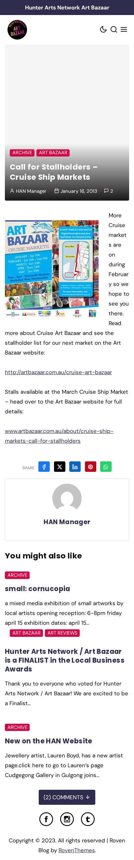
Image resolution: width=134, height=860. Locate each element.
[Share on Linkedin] (75, 466)
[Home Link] (17, 30)
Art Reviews (62, 633)
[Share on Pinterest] (90, 466)
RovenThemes (77, 850)
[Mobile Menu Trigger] (124, 29)
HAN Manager (31, 191)
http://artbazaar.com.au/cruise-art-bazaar (58, 372)
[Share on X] (59, 466)
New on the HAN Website (48, 741)
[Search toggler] (114, 29)
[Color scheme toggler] (104, 29)
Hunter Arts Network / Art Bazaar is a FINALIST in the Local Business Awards (65, 660)
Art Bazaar (53, 152)
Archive (22, 152)
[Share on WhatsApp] (106, 466)
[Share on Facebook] (44, 466)
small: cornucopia (37, 588)
